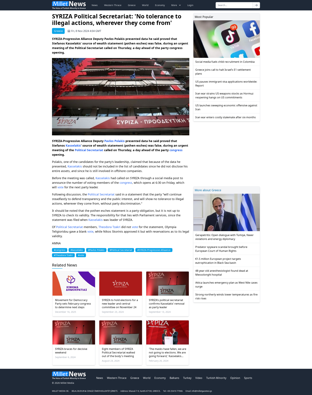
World (145, 5)
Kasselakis (73, 145)
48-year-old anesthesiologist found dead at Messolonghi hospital (221, 272)
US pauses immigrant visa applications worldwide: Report (226, 83)
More (174, 5)
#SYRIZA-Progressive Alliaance (153, 249)
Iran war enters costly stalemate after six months (225, 117)
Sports (248, 378)
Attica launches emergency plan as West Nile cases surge (226, 284)
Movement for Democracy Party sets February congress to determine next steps (73, 303)
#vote (81, 255)
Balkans (174, 378)
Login (190, 5)
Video (198, 378)
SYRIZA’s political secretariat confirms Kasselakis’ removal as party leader (166, 303)
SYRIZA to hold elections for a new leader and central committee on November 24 (120, 303)
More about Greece (208, 190)
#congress (59, 249)
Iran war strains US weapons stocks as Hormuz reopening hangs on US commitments (224, 95)
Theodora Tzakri (109, 227)
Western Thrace (112, 5)
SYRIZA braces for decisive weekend (71, 350)
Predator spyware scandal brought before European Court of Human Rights (221, 249)
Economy (160, 5)
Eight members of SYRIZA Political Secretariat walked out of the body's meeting (118, 352)
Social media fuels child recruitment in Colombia (225, 62)
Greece (132, 5)
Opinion (235, 378)
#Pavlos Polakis (96, 249)
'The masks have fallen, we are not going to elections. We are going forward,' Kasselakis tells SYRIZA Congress (167, 352)
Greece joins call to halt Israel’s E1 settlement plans (223, 71)
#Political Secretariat (121, 249)
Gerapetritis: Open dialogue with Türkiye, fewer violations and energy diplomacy (224, 237)
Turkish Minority (216, 378)
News (95, 5)
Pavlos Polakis (114, 141)
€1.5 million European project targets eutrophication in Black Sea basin (218, 261)
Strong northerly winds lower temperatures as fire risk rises (226, 296)
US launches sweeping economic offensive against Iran (226, 107)
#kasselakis (77, 249)
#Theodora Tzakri (63, 255)
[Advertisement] (226, 153)
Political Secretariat (89, 150)
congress (175, 150)
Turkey (187, 378)
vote (61, 187)
